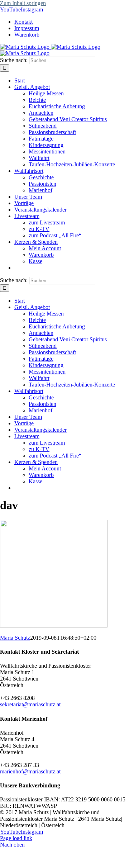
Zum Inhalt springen (23, 3)
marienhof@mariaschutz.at (30, 771)
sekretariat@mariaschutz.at (30, 704)
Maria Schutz (15, 638)
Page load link (16, 838)
